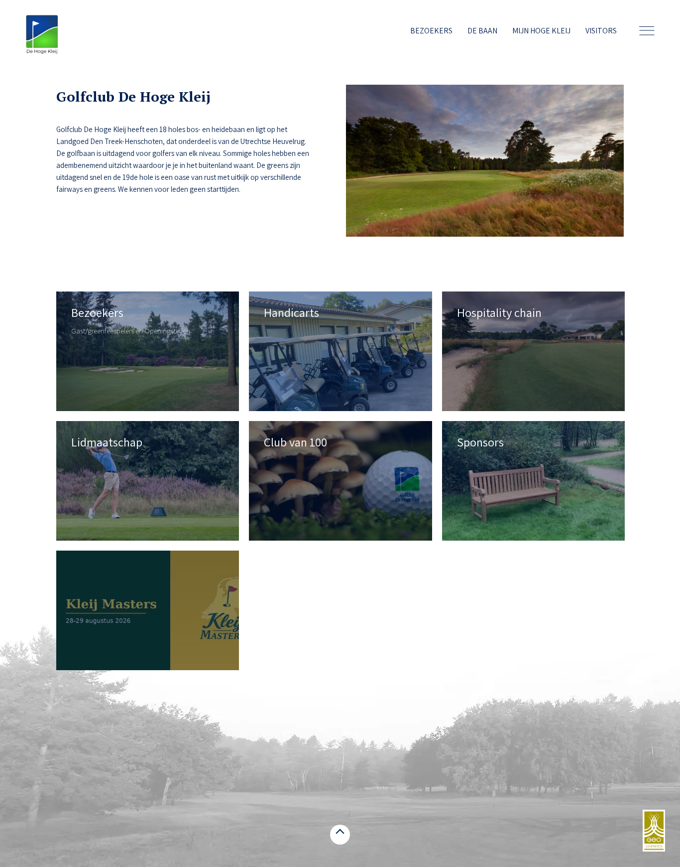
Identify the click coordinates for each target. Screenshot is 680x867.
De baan (482, 30)
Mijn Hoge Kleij (541, 30)
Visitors (601, 30)
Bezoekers (431, 30)
